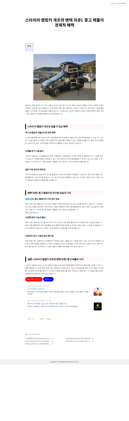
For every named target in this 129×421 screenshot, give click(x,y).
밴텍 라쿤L (29, 199)
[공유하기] (32, 319)
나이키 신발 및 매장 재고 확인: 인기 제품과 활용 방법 (38, 341)
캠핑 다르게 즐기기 (32, 212)
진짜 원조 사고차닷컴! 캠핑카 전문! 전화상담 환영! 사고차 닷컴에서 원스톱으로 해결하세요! (57, 293)
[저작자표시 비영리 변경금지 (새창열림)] (48, 319)
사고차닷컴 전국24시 (36, 289)
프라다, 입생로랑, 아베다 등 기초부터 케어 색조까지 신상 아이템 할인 (52, 306)
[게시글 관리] (35, 319)
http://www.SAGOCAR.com (36, 286)
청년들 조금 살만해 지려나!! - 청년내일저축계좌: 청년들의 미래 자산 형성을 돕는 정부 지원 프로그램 (38, 343)
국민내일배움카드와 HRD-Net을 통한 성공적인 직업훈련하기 (38, 338)
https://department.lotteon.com (37, 300)
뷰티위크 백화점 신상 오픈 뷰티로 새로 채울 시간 (47, 303)
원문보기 (48, 279)
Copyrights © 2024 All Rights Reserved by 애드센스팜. (64, 362)
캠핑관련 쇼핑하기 (34, 279)
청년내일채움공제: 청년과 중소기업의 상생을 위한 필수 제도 (78, 338)
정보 (26, 334)
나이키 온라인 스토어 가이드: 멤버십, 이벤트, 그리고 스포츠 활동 (78, 341)
